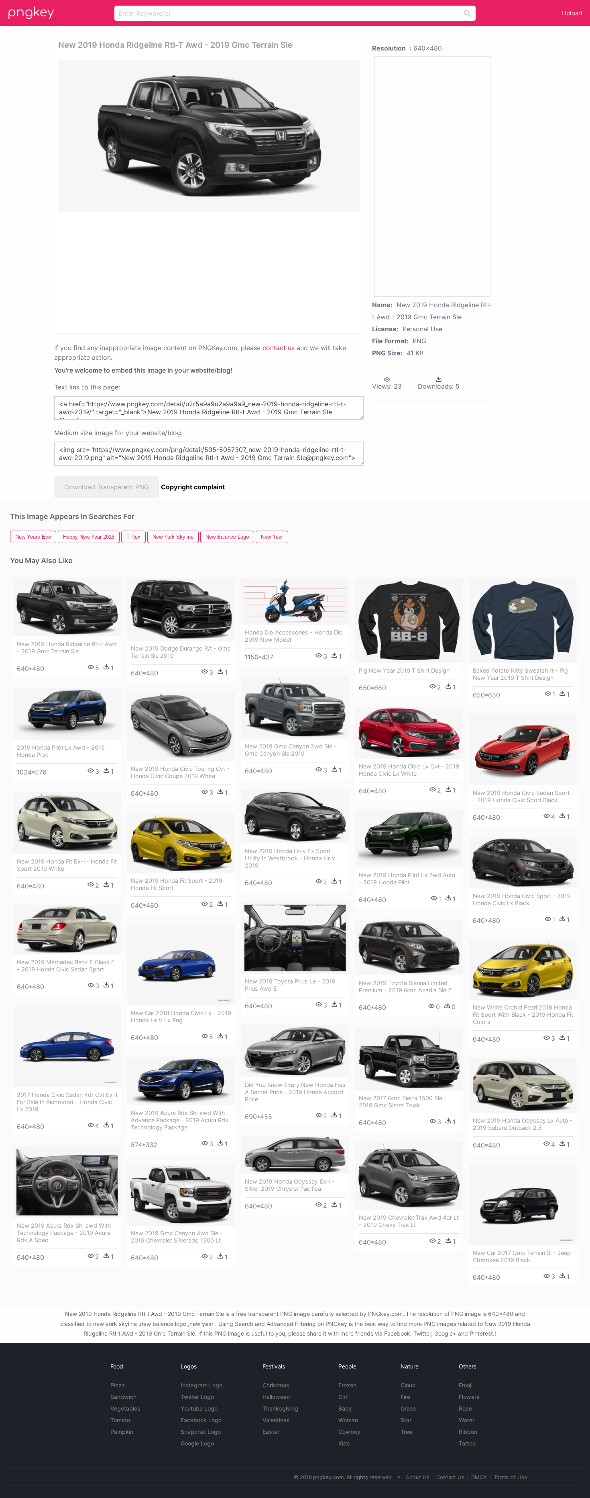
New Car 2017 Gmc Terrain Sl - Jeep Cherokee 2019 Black (522, 1256)
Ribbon (468, 1431)
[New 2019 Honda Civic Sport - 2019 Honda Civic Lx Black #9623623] (523, 862)
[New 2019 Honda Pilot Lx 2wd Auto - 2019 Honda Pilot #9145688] (409, 839)
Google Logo (197, 1443)
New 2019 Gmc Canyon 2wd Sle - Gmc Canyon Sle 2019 (291, 750)
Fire (405, 1396)
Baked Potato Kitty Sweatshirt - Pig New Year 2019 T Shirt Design (520, 674)
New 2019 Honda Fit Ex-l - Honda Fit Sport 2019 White (67, 865)
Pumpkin (121, 1431)
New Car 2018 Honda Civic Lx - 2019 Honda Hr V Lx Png (181, 1016)
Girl (342, 1396)
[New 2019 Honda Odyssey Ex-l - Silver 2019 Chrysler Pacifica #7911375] (295, 1155)
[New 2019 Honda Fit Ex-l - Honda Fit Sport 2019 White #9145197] (67, 822)
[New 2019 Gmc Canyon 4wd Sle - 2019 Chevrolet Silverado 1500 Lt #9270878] (181, 1195)
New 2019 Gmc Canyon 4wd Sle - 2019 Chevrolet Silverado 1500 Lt (177, 1237)
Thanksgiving (280, 1408)
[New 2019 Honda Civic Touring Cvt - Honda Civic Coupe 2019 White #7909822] (181, 726)
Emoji (465, 1385)
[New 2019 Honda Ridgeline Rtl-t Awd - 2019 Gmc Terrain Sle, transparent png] (209, 136)
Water (466, 1420)
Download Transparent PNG (106, 487)
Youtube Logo (199, 1408)
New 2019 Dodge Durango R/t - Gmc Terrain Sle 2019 (181, 652)
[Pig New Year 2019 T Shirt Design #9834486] (409, 620)
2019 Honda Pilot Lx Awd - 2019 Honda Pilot (61, 751)
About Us (417, 1477)
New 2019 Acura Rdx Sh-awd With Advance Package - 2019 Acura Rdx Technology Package (179, 1120)
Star (406, 1420)
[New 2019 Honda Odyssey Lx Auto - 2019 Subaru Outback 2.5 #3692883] (523, 1085)
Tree (406, 1431)
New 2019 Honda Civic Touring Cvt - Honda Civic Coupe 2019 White (180, 772)
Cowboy (349, 1431)
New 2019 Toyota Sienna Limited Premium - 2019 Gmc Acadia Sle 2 (405, 986)
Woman (348, 1420)
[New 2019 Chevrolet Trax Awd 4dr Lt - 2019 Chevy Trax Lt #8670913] (409, 1176)
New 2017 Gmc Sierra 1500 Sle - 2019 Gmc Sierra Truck (403, 1102)
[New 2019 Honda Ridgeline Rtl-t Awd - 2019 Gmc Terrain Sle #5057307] (67, 607)
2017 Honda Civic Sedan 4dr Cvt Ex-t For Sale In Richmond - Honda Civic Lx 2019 (67, 1102)
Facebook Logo (201, 1420)
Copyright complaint (193, 487)
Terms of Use (510, 1477)
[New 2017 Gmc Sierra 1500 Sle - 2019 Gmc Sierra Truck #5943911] (409, 1059)
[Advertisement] (154, 272)
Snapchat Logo (201, 1431)
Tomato (120, 1420)
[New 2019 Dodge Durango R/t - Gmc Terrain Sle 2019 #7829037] (181, 609)
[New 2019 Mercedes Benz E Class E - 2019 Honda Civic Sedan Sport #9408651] (67, 930)
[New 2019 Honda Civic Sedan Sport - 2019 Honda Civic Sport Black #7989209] (523, 750)
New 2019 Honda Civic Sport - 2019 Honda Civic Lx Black (522, 899)
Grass (408, 1408)
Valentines (276, 1420)
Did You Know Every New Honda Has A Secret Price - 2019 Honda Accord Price (295, 1092)
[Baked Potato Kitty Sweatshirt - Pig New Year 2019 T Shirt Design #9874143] (523, 620)
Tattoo (467, 1443)
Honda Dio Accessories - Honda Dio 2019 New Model (294, 636)
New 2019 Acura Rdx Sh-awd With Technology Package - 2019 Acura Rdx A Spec (64, 1232)
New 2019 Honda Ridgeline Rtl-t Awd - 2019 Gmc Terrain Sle (67, 648)
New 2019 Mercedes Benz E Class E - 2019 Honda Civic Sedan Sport (66, 966)
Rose (465, 1408)
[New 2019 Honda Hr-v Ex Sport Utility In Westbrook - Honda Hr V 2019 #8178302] (295, 816)
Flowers (469, 1396)
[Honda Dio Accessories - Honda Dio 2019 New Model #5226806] (295, 601)
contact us (278, 348)
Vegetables (125, 1408)
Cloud (408, 1385)
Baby (345, 1408)
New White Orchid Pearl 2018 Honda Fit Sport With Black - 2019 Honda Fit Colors (523, 1014)
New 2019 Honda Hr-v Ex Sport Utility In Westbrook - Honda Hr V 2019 (290, 858)
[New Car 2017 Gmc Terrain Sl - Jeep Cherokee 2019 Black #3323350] (523, 1205)
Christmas (275, 1385)
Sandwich (123, 1396)
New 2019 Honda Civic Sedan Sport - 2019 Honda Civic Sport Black (521, 796)
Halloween (276, 1396)
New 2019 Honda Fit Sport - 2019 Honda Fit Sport (176, 884)
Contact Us (450, 1477)
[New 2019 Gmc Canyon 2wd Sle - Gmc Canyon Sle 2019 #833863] (295, 707)
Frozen (347, 1385)
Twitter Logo (197, 1396)
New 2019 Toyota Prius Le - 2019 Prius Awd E (290, 985)
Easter (270, 1431)
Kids (344, 1443)
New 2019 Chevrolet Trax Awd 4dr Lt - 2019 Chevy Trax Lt (409, 1221)
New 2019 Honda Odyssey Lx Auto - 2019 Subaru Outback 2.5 (523, 1124)
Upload (572, 13)
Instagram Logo (201, 1385)
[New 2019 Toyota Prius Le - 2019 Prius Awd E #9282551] (295, 938)
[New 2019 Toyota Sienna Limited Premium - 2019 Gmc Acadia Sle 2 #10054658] (409, 947)
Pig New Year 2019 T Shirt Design (404, 670)
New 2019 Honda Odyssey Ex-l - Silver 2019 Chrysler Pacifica (290, 1185)
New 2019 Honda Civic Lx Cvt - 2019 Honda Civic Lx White (409, 770)
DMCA (479, 1477)
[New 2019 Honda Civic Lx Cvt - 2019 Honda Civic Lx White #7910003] (409, 733)
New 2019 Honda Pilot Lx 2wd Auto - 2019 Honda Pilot (407, 879)
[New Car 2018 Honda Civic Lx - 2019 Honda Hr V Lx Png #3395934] (181, 965)
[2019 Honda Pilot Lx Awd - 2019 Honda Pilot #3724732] (67, 714)
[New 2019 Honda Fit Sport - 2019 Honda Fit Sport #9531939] (181, 843)
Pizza (117, 1385)
